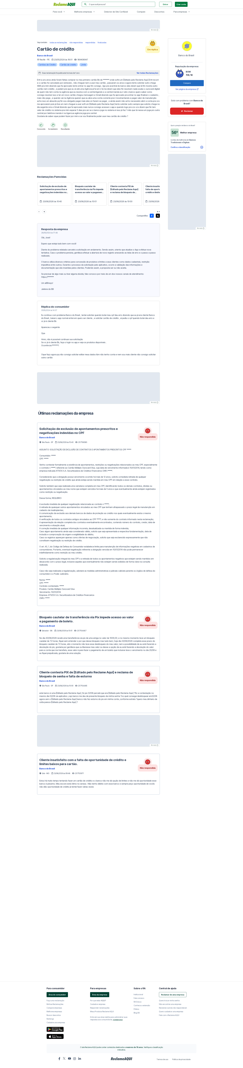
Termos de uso (162, 917)
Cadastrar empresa (97, 862)
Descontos (159, 11)
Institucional (138, 852)
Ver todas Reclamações (147, 73)
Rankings (50, 876)
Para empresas (180, 11)
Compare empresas (54, 865)
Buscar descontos (54, 873)
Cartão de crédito (68, 64)
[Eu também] (53, 125)
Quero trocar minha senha (169, 858)
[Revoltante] (65, 125)
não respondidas (76, 42)
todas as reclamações (58, 42)
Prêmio (136, 867)
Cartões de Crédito (47, 64)
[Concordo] (41, 125)
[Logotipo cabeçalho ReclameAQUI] (65, 4)
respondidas (90, 42)
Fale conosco (139, 856)
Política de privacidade (181, 917)
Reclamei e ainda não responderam (173, 865)
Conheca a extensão (142, 863)
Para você (57, 11)
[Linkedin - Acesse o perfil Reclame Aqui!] (79, 916)
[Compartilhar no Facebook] (152, 216)
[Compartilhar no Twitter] (158, 216)
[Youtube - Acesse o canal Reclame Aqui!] (69, 916)
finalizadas (102, 42)
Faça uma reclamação (55, 858)
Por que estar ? (98, 858)
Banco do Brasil (45, 55)
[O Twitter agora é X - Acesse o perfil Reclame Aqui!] (64, 916)
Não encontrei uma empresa (170, 862)
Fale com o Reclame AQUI (169, 873)
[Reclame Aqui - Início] (121, 916)
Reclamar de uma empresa (172, 852)
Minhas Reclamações (55, 862)
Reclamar (188, 111)
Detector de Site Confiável (116, 11)
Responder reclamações (99, 865)
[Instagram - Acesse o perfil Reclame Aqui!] (74, 916)
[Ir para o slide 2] (159, 211)
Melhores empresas (83, 11)
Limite (83, 64)
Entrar (165, 4)
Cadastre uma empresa (56, 880)
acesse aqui (118, 877)
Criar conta (181, 4)
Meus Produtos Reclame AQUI (102, 869)
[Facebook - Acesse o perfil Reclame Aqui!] (59, 916)
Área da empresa (99, 852)
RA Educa (137, 859)
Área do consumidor (57, 852)
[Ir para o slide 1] (157, 211)
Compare (141, 11)
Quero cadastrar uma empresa (171, 869)
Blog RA (137, 870)
